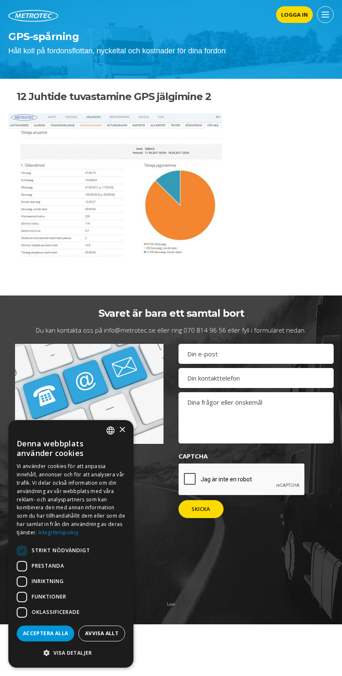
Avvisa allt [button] (101, 633)
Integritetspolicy (58, 532)
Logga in (294, 14)
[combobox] (110, 430)
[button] (71, 653)
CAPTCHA (193, 456)
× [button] (122, 430)
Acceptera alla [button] (45, 633)
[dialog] (70, 544)
